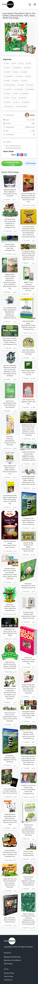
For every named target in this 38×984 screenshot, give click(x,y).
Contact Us (8, 980)
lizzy (21, 63)
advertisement (10, 85)
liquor (17, 102)
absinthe (23, 98)
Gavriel (32, 115)
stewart (20, 76)
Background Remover (12, 957)
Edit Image (31, 163)
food (16, 93)
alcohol (8, 102)
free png (26, 102)
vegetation (17, 68)
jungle (22, 85)
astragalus (30, 89)
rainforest (25, 93)
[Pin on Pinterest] (21, 154)
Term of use (8, 976)
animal (24, 72)
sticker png (9, 106)
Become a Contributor (12, 960)
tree (14, 98)
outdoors (9, 89)
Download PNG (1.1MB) (12, 163)
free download (22, 106)
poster (25, 80)
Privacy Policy (9, 973)
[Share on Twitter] (25, 154)
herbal (8, 72)
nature (30, 85)
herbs (8, 68)
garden (28, 68)
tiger (29, 63)
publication (9, 76)
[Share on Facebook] (18, 154)
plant (16, 72)
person (16, 80)
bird (7, 63)
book (29, 76)
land (7, 98)
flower (8, 93)
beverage (19, 89)
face (14, 63)
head (7, 80)
